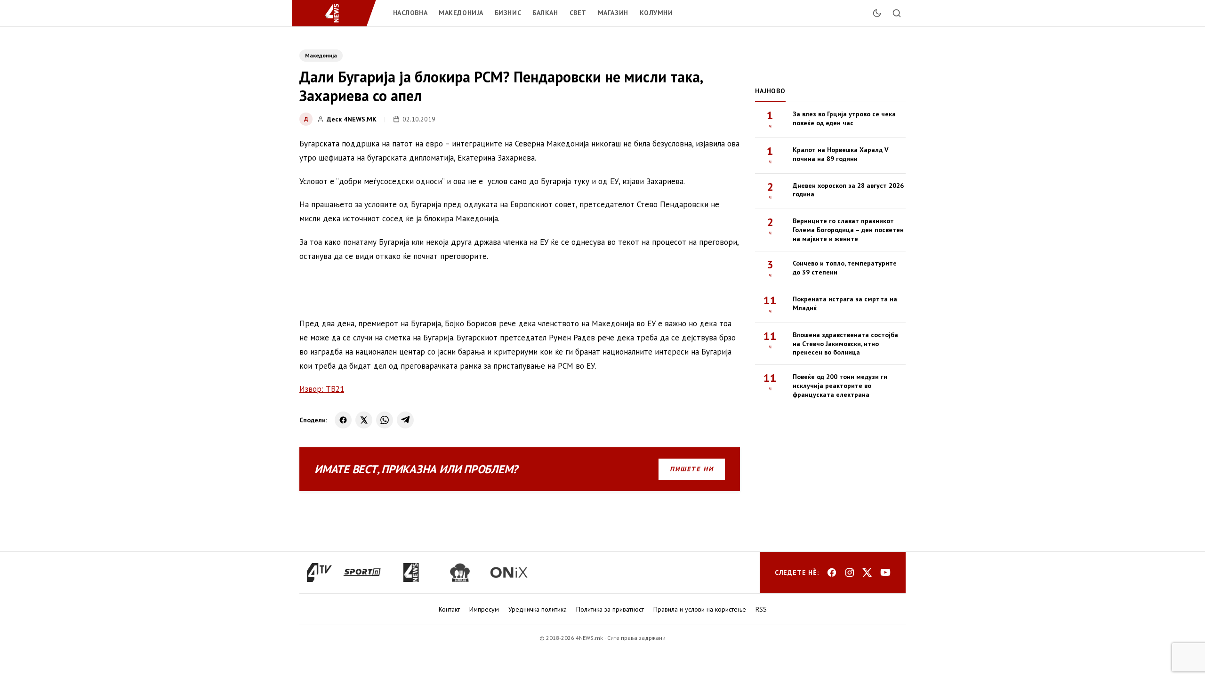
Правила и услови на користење (699, 609)
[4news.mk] (411, 572)
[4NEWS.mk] (337, 13)
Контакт (449, 609)
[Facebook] (343, 420)
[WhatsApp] (384, 420)
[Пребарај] (897, 13)
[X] (363, 420)
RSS (761, 609)
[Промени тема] (877, 13)
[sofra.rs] (460, 572)
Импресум (484, 609)
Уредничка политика (537, 609)
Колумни (656, 12)
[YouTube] (885, 572)
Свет (578, 12)
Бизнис (508, 12)
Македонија (461, 12)
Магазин (613, 12)
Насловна (410, 12)
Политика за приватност (610, 609)
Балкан (545, 12)
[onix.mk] (509, 572)
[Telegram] (405, 420)
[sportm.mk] (362, 572)
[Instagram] (849, 572)
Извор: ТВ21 (321, 389)
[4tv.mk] (319, 572)
